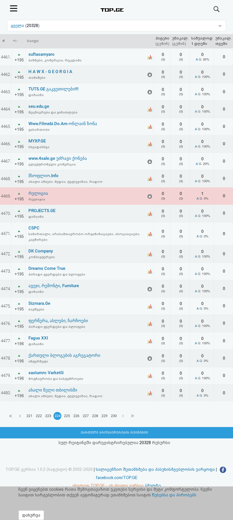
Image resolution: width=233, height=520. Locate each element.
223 (48, 416)
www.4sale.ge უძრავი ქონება (57, 158)
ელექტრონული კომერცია (52, 164)
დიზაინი (36, 95)
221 (29, 416)
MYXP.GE (37, 141)
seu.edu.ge (38, 106)
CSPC (33, 228)
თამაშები (36, 78)
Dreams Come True (46, 268)
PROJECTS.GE (41, 210)
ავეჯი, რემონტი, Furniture (53, 285)
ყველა (18, 25)
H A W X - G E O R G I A (50, 71)
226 (76, 416)
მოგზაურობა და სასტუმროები (55, 379)
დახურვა (31, 515)
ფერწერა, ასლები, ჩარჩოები (58, 320)
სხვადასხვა (38, 147)
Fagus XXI (38, 338)
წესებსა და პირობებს (174, 495)
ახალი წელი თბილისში (52, 390)
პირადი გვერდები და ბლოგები (56, 274)
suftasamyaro (41, 54)
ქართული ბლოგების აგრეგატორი (64, 355)
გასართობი (39, 130)
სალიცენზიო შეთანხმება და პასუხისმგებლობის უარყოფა (155, 469)
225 (67, 416)
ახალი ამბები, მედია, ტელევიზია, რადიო (65, 182)
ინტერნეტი (38, 361)
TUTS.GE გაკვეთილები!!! (53, 89)
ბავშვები (36, 309)
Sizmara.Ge (39, 303)
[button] (116, 25)
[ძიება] (216, 9)
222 (39, 416)
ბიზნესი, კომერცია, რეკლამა (55, 60)
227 (86, 416)
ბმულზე (153, 485)
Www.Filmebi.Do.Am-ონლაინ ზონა (62, 123)
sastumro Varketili (46, 372)
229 (104, 416)
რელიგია (38, 193)
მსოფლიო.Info (43, 175)
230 (114, 416)
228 (95, 416)
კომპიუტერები (41, 257)
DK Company (40, 251)
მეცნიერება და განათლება (53, 112)
